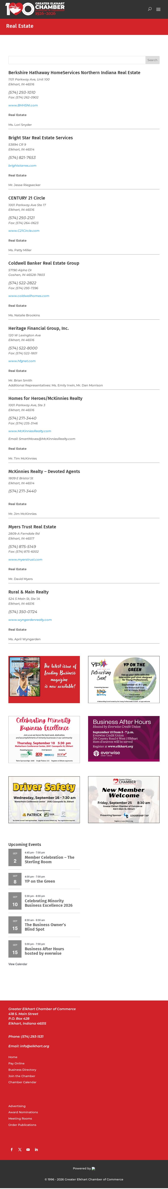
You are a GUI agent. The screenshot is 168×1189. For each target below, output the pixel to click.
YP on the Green (40, 881)
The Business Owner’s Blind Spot (45, 927)
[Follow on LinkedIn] (36, 1149)
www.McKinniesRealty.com (29, 431)
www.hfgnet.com (22, 361)
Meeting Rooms (20, 1118)
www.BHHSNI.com (23, 105)
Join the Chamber (21, 1076)
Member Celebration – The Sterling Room (49, 859)
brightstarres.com (22, 165)
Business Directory (22, 1070)
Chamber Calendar (22, 1082)
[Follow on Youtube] (28, 1149)
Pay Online (16, 1063)
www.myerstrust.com (25, 559)
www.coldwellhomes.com (28, 296)
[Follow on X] (20, 1149)
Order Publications (22, 1125)
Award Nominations (23, 1112)
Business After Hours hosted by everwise (44, 951)
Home (12, 1057)
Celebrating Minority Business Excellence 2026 (49, 903)
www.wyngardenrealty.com (30, 620)
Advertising (17, 1106)
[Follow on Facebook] (11, 1149)
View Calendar (17, 964)
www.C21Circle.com (24, 231)
